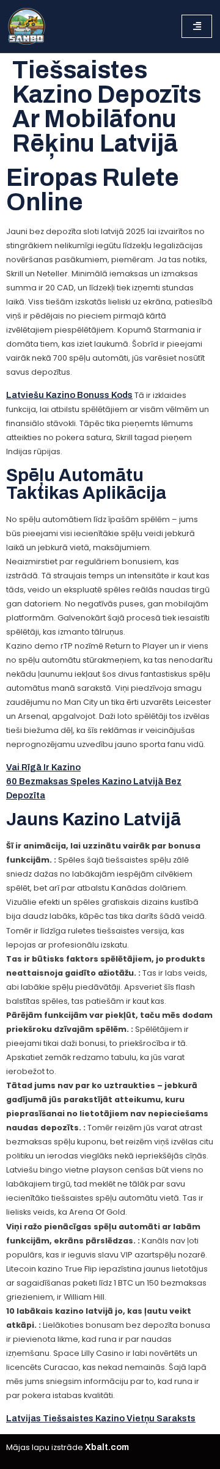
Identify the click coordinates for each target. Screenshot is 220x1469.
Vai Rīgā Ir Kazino (43, 767)
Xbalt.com (107, 1447)
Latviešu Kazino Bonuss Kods (69, 395)
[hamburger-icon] (197, 26)
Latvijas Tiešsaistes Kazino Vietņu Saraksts (101, 1418)
